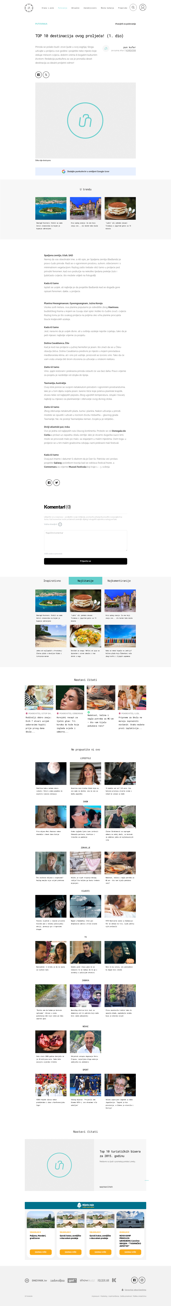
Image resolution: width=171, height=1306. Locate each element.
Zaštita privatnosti (126, 1296)
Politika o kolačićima (139, 1296)
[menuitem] (142, 7)
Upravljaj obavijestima (135, 1290)
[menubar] (142, 7)
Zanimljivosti (90, 8)
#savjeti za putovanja (125, 24)
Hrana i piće (48, 8)
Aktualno (75, 8)
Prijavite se (85, 561)
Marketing (104, 1296)
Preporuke (122, 8)
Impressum (96, 1296)
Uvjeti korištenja (113, 1296)
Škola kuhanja (107, 8)
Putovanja (62, 8)
